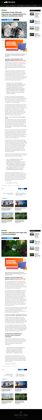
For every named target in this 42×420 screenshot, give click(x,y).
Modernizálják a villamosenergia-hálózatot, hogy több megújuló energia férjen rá (6, 221)
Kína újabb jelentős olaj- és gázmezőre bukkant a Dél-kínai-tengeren (8, 375)
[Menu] (1, 6)
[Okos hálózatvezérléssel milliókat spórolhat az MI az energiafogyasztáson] (21, 203)
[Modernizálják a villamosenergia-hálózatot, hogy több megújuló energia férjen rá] (7, 216)
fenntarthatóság (4, 366)
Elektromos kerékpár (20, 5)
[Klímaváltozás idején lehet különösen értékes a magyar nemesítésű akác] (21, 216)
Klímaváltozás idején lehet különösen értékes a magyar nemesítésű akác (19, 221)
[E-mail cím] (2, 46)
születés (13, 185)
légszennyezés (9, 185)
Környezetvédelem (28, 5)
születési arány (17, 185)
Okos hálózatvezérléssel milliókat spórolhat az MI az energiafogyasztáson (20, 209)
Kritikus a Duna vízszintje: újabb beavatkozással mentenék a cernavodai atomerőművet (6, 209)
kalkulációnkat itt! (19, 60)
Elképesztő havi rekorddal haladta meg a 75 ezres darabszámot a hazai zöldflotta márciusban (21, 194)
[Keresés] (39, 6)
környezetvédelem (4, 185)
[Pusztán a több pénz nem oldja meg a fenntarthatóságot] (14, 248)
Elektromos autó (13, 5)
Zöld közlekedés (34, 5)
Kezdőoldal (7, 5)
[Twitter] (2, 44)
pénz (17, 366)
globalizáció (8, 366)
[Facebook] (2, 42)
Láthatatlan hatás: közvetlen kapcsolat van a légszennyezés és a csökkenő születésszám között (21, 375)
